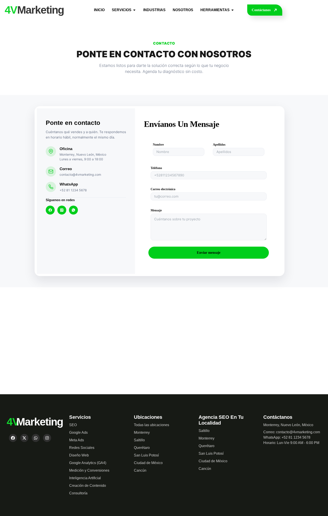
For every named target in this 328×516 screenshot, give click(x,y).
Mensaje (156, 210)
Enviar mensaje (208, 252)
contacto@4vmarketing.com (80, 174)
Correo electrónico (163, 189)
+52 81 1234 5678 (73, 190)
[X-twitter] (24, 438)
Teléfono (156, 168)
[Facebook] (50, 210)
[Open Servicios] (134, 10)
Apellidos (219, 144)
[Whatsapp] (36, 438)
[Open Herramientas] (232, 10)
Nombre (158, 144)
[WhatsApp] (73, 210)
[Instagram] (61, 210)
